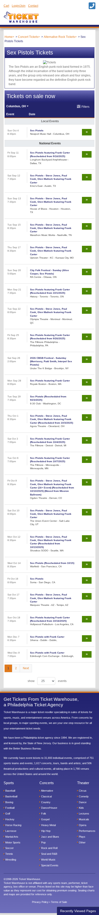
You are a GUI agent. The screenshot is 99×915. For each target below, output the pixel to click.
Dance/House (48, 807)
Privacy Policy (40, 902)
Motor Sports (12, 842)
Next (26, 668)
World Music (48, 859)
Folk (43, 813)
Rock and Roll (48, 848)
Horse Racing (13, 825)
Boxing (9, 802)
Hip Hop (45, 830)
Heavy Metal (48, 825)
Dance (82, 802)
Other (82, 842)
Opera (82, 825)
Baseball (10, 790)
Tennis (9, 853)
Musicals (83, 819)
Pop (43, 842)
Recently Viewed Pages (78, 911)
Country (45, 802)
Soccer (9, 848)
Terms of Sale (59, 902)
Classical (46, 796)
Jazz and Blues (49, 836)
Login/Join (18, 5)
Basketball (11, 796)
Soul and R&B (48, 853)
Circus (82, 790)
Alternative (46, 790)
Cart (6, 5)
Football (9, 807)
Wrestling (10, 859)
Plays (81, 836)
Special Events (49, 865)
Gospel (45, 819)
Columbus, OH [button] (16, 106)
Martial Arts (11, 836)
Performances (86, 830)
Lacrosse (10, 830)
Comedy (83, 796)
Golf (7, 813)
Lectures (83, 813)
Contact (33, 5)
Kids (81, 807)
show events (47, 681)
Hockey (9, 819)
